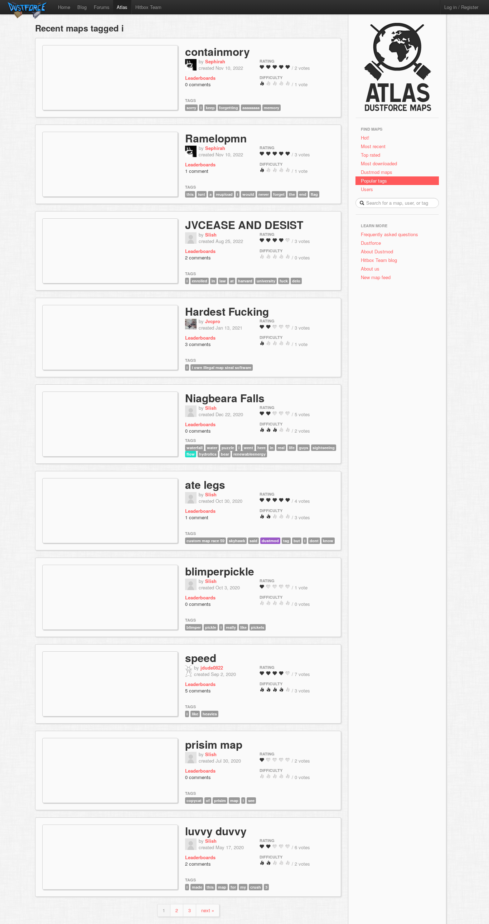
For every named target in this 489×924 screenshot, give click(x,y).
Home (64, 7)
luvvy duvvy (216, 830)
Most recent (373, 146)
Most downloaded (379, 163)
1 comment (196, 170)
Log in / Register (461, 7)
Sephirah (215, 61)
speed (200, 657)
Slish (211, 234)
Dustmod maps (376, 172)
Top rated (370, 154)
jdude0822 (211, 667)
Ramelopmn (216, 138)
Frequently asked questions (389, 234)
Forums (102, 7)
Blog (82, 7)
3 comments (198, 344)
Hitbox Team (148, 7)
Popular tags (374, 180)
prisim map (213, 744)
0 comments (198, 84)
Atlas (122, 7)
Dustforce (371, 242)
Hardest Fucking (227, 311)
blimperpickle (219, 571)
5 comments (198, 690)
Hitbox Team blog (379, 260)
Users (367, 189)
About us (370, 268)
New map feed (377, 277)
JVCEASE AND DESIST (244, 224)
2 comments (198, 257)
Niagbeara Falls (225, 397)
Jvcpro (212, 321)
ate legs (205, 484)
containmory (217, 51)
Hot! (365, 137)
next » (207, 910)
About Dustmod (377, 251)
